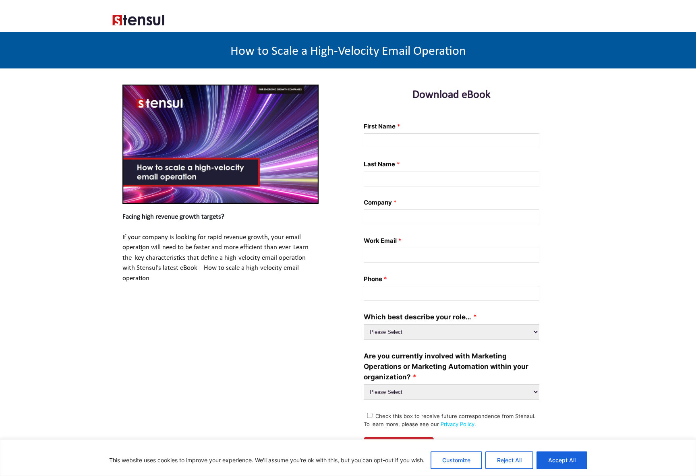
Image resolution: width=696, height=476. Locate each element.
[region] (348, 457)
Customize (456, 460)
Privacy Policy (457, 424)
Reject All (509, 460)
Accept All (562, 460)
